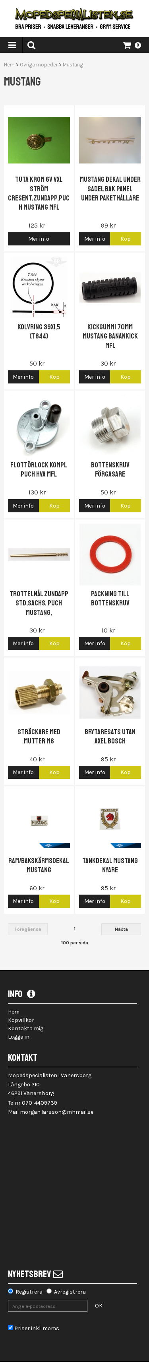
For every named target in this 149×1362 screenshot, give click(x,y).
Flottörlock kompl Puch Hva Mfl (38, 470)
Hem (9, 65)
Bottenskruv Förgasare (110, 470)
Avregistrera (70, 1291)
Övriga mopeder (39, 65)
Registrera (29, 1291)
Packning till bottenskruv (110, 598)
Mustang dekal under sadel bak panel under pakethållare (110, 188)
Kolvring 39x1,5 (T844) (38, 331)
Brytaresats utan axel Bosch (110, 736)
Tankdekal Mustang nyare (110, 865)
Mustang (73, 65)
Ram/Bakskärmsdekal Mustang (38, 865)
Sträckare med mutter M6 (38, 736)
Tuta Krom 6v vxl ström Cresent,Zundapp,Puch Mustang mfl (39, 193)
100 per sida (74, 943)
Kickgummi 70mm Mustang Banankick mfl (110, 336)
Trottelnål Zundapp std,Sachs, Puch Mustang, (39, 603)
